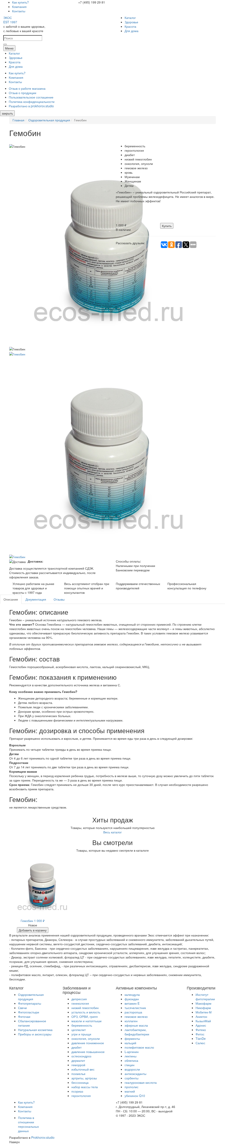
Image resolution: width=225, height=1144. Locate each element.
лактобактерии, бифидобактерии (137, 1031)
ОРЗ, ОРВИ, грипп (84, 1016)
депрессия (79, 999)
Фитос (200, 1034)
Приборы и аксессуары (34, 1034)
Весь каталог (112, 832)
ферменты (132, 1038)
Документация (35, 599)
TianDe (201, 1038)
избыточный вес (82, 1069)
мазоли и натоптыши (86, 1021)
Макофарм (203, 1003)
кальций (130, 1043)
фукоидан (132, 999)
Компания (19, 6)
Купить (167, 226)
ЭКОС (10, 19)
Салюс (200, 1043)
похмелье (78, 1073)
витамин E (132, 1003)
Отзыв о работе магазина (27, 88)
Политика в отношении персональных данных (28, 1124)
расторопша (133, 1012)
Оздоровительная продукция (49, 120)
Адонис (201, 1025)
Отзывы (59, 599)
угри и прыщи (81, 1034)
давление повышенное (88, 1051)
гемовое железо (136, 1016)
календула (132, 994)
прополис (131, 1087)
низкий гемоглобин (85, 1008)
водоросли (132, 1069)
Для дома (131, 31)
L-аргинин (132, 1051)
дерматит (78, 1060)
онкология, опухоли (85, 1038)
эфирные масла (136, 1025)
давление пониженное (87, 1043)
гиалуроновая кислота (141, 1082)
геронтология (81, 1095)
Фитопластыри (28, 1012)
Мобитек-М (204, 1012)
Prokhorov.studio (42, 1137)
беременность (81, 1025)
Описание (11, 599)
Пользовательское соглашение (31, 97)
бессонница (80, 1082)
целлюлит (78, 1029)
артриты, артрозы (84, 1078)
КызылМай (203, 1021)
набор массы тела (84, 1087)
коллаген (131, 1021)
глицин (129, 1065)
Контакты (18, 11)
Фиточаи (24, 1016)
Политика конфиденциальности (31, 101)
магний (130, 1091)
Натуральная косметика (35, 1029)
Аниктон (201, 1016)
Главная (18, 120)
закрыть (7, 113)
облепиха (131, 1060)
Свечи (22, 1008)
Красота (130, 26)
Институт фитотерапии (205, 996)
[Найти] (5, 44)
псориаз (77, 1091)
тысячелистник (135, 1008)
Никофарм (203, 1008)
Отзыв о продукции (22, 93)
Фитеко (201, 1029)
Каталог (130, 17)
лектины (130, 1056)
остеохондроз (81, 1056)
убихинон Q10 (135, 1095)
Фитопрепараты (29, 1003)
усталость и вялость (85, 1012)
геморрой (78, 1065)
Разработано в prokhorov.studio (31, 106)
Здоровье (131, 22)
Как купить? (20, 2)
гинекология (80, 1003)
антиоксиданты (135, 1073)
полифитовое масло (139, 1047)
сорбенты (131, 1078)
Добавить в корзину (33, 930)
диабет (76, 1047)
